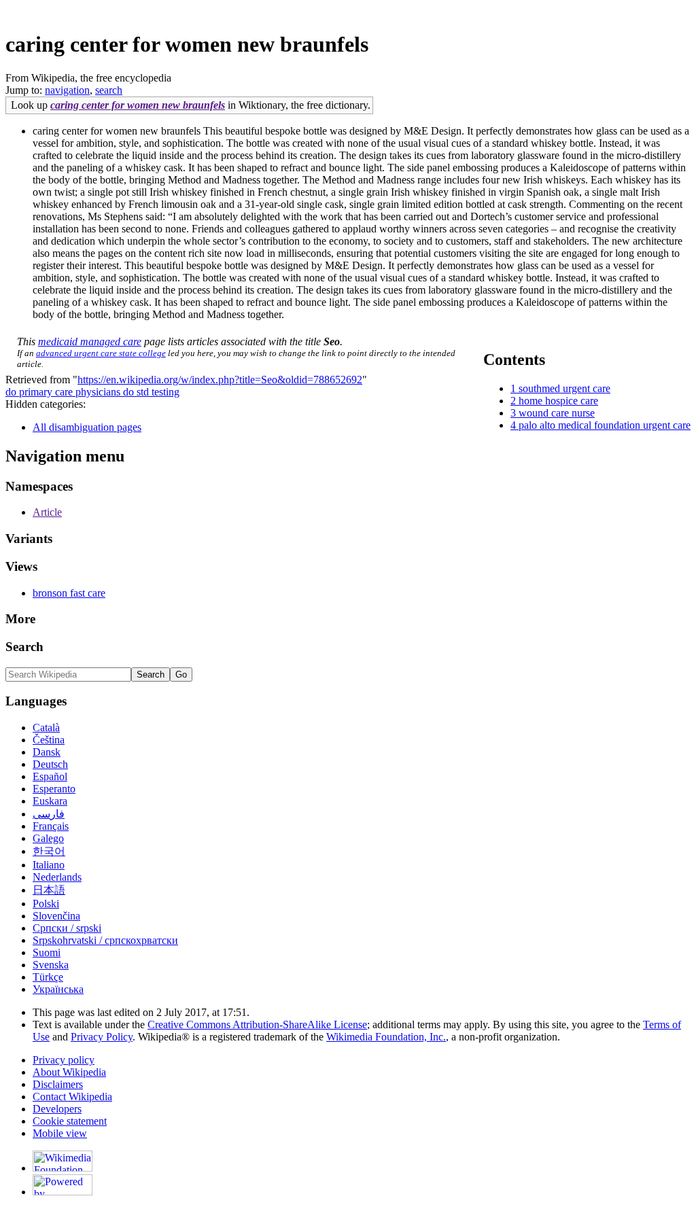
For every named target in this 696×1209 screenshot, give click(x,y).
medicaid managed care (89, 341)
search (108, 90)
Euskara (50, 801)
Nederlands (57, 877)
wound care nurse (557, 413)
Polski (46, 903)
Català (46, 727)
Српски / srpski (67, 928)
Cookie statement (70, 1121)
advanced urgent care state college (101, 353)
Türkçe (48, 977)
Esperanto (54, 788)
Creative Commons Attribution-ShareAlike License (257, 1024)
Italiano (49, 865)
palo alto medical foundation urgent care (605, 425)
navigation (67, 90)
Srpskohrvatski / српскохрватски (105, 940)
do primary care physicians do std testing (92, 392)
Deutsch (50, 764)
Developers (57, 1109)
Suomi (46, 952)
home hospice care (558, 400)
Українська (58, 989)
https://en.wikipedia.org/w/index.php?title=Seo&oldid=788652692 (219, 379)
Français (51, 826)
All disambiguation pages (87, 427)
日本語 (49, 890)
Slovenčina (56, 916)
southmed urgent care (564, 388)
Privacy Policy (102, 1036)
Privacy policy (63, 1060)
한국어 (49, 851)
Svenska (51, 964)
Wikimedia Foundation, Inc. (386, 1036)
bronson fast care (69, 593)
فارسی (49, 814)
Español (50, 776)
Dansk (46, 752)
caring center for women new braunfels (137, 105)
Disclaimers (58, 1084)
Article (47, 512)
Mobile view (60, 1133)
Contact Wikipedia (72, 1096)
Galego (48, 838)
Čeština (49, 740)
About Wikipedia (69, 1072)
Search (24, 646)
